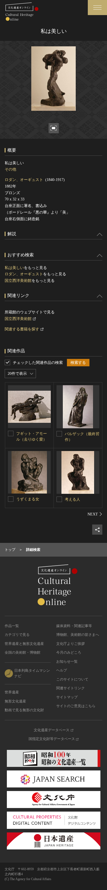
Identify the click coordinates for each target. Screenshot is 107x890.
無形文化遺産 (15, 701)
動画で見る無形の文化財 (24, 710)
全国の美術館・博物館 (22, 652)
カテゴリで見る (17, 635)
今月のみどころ (68, 652)
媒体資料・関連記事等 (74, 626)
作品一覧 (12, 626)
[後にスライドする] (95, 514)
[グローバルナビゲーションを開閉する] (97, 7)
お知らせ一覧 (67, 661)
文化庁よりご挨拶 (70, 644)
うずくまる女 (27, 499)
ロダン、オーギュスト (24, 180)
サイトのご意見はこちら (75, 706)
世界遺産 (12, 692)
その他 (10, 169)
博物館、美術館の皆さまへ (77, 635)
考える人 (72, 499)
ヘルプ (61, 670)
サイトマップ (67, 697)
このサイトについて (72, 679)
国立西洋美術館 (18, 281)
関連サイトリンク (70, 688)
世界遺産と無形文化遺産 (24, 644)
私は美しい (14, 268)
